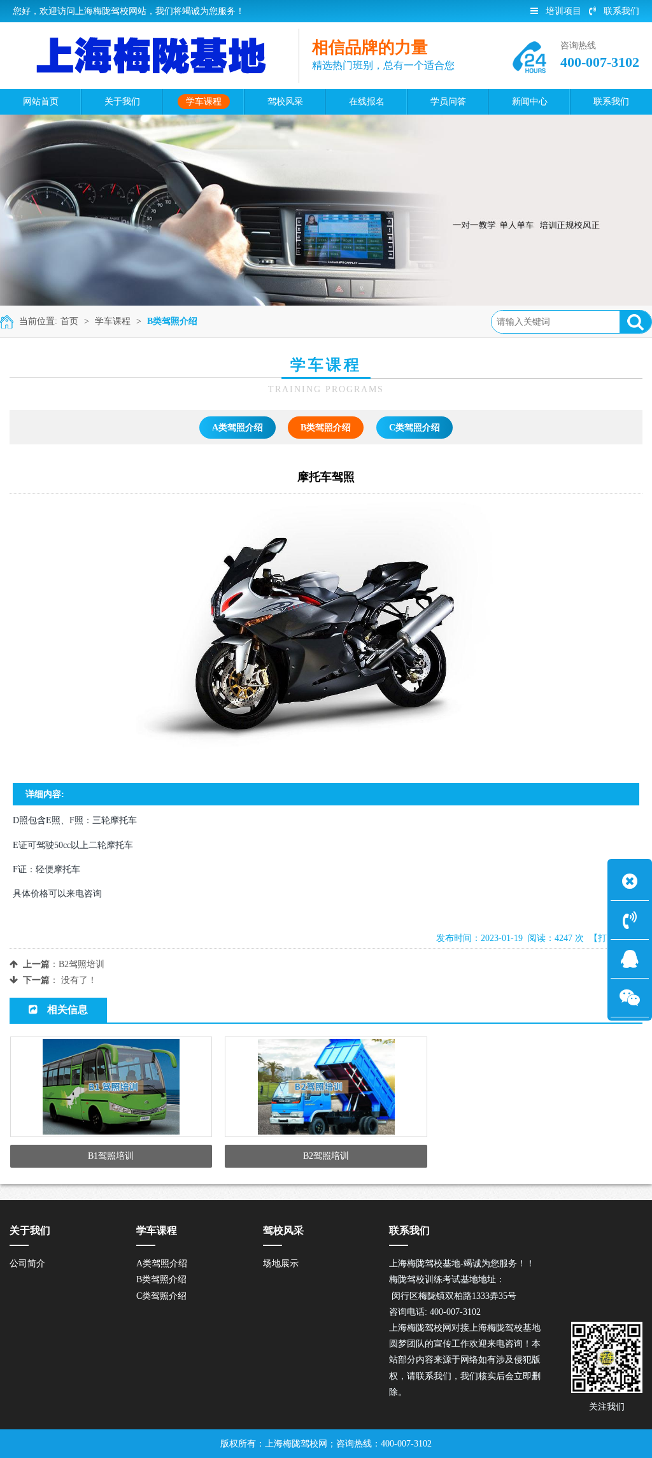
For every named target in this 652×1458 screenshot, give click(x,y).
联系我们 (621, 11)
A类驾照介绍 (237, 427)
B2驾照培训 (81, 964)
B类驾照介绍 (172, 321)
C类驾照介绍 (414, 427)
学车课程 (113, 321)
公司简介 (27, 1263)
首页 (69, 321)
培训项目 (563, 11)
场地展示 (281, 1263)
